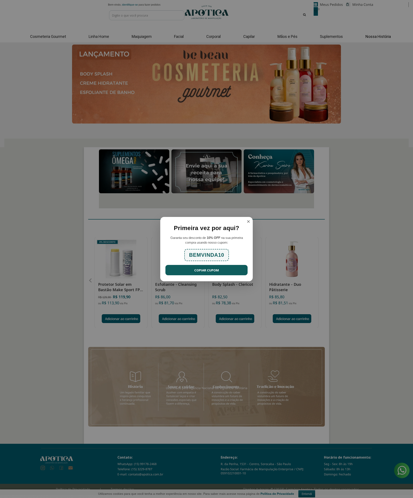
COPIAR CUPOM (206, 270)
